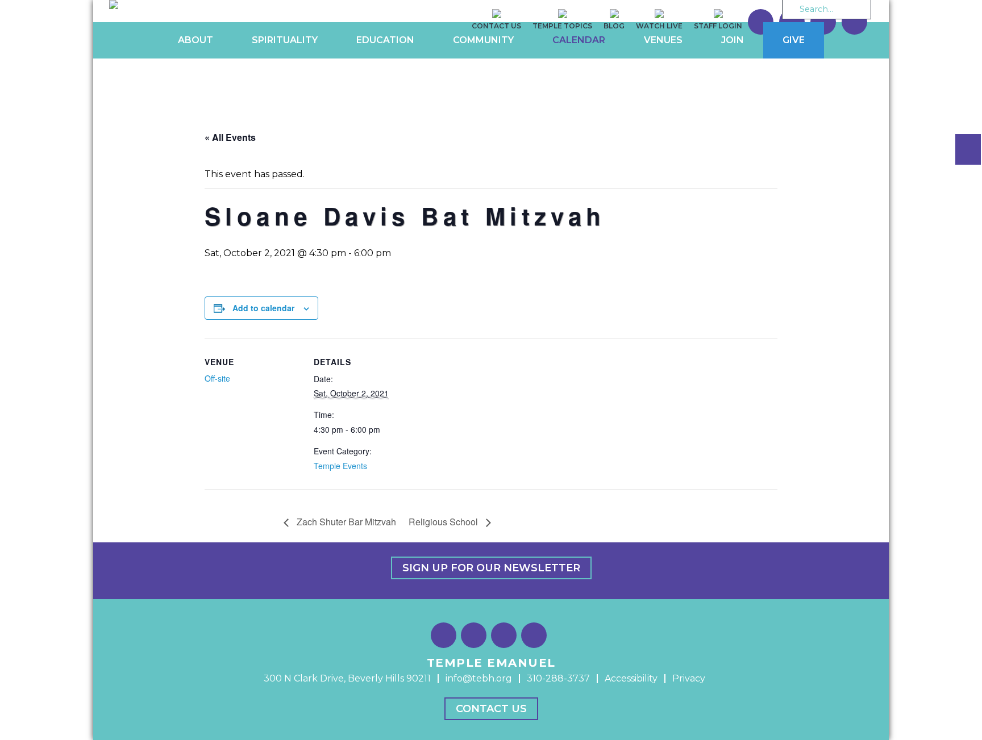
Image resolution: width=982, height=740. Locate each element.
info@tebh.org (479, 678)
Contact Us (491, 709)
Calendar (578, 40)
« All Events (230, 137)
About (195, 40)
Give (794, 40)
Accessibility (631, 678)
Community (483, 40)
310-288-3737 (558, 678)
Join (732, 40)
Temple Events (340, 465)
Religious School (444, 521)
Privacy (688, 678)
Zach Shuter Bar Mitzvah (345, 521)
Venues (663, 40)
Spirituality (285, 40)
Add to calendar (263, 307)
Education (385, 40)
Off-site (217, 378)
